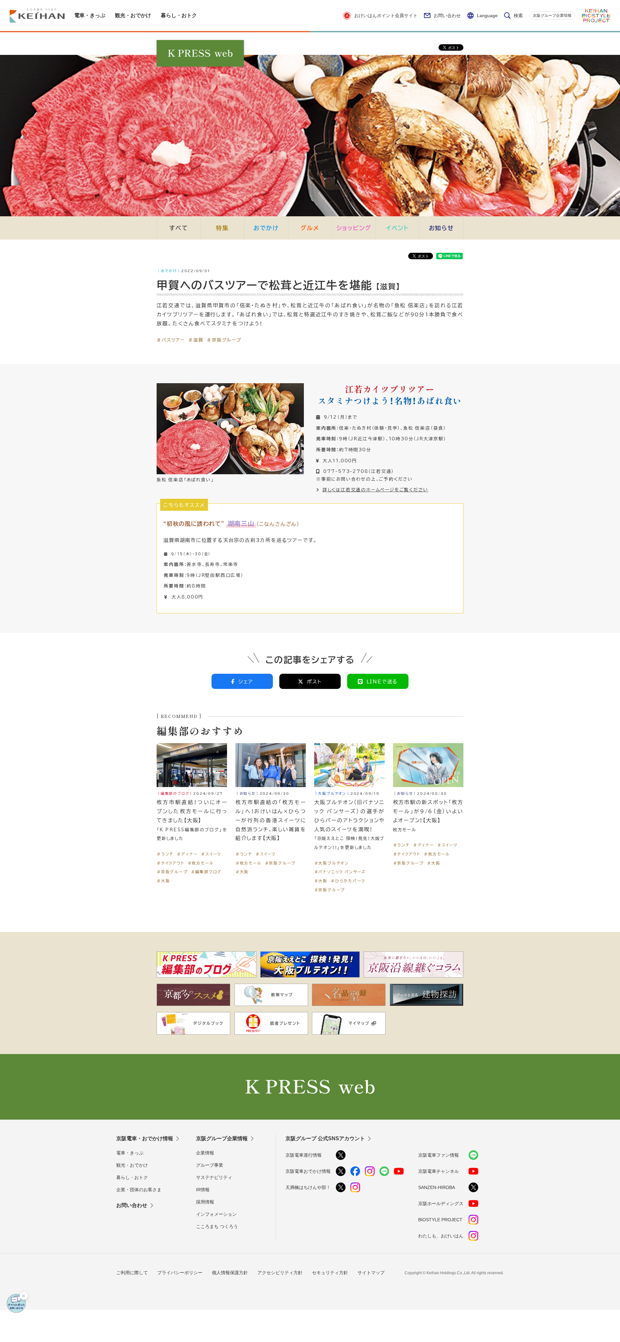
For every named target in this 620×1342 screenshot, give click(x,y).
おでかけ (266, 227)
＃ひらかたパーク (348, 881)
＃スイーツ (211, 854)
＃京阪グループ (224, 339)
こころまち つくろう (217, 1226)
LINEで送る (382, 681)
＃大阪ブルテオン (331, 863)
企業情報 (205, 1152)
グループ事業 (209, 1165)
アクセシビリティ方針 (280, 1272)
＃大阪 (163, 881)
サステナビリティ (214, 1177)
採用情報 (205, 1201)
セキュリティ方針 (330, 1272)
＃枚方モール (201, 863)
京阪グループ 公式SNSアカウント (325, 1138)
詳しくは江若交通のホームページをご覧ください (376, 489)
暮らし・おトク (132, 1177)
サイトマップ (371, 1272)
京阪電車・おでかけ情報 (144, 1138)
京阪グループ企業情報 (552, 15)
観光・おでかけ (132, 1165)
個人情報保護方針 (230, 1272)
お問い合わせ (447, 15)
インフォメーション (216, 1214)
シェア (245, 681)
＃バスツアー (171, 339)
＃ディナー (187, 854)
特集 (222, 227)
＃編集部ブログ (206, 872)
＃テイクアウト (170, 863)
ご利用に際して (132, 1272)
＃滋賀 (195, 339)
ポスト (314, 681)
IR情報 (203, 1189)
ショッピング (353, 227)
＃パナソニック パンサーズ (340, 872)
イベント (397, 227)
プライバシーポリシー (179, 1272)
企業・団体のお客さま (138, 1189)
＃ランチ (165, 854)
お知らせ (441, 227)
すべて (178, 227)
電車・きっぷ (129, 1152)
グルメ (310, 227)
